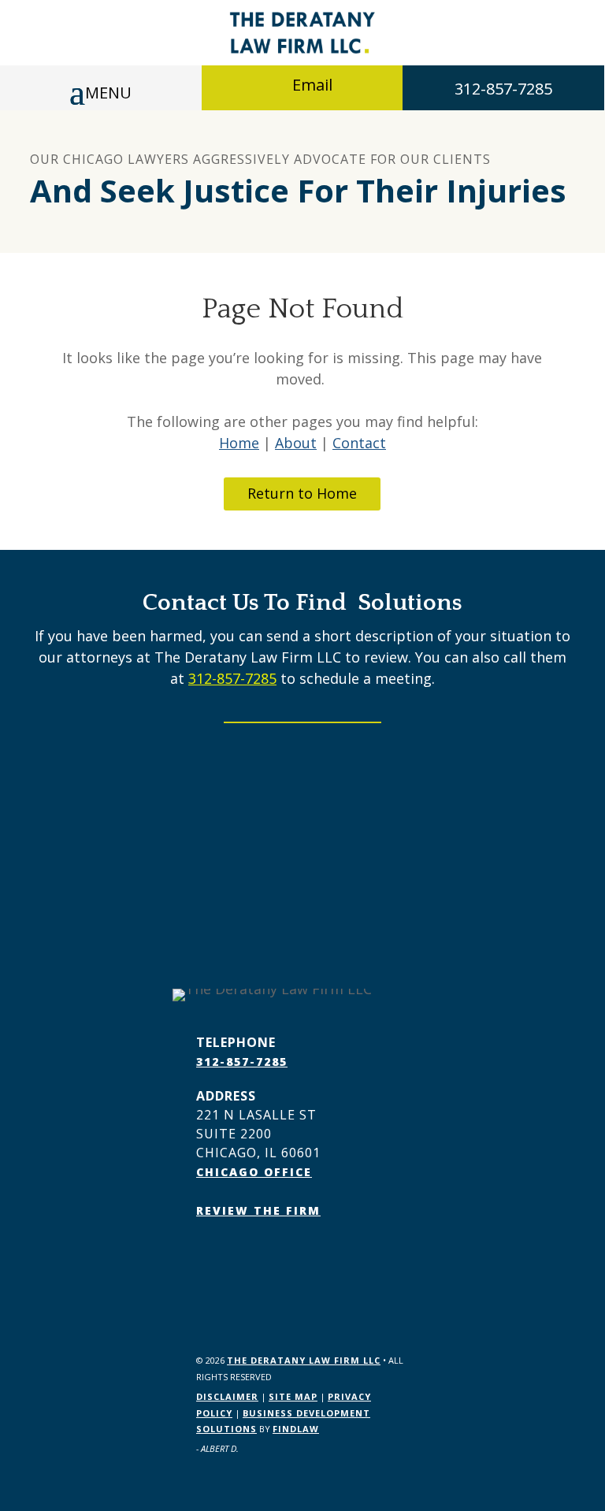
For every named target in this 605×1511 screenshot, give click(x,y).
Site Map (293, 1396)
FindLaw (296, 1429)
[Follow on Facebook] (208, 1255)
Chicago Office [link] (254, 1171)
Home (239, 442)
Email (312, 84)
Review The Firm (258, 1210)
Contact (359, 442)
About (296, 442)
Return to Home (302, 493)
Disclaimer (227, 1396)
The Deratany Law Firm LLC (303, 1360)
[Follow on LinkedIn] (240, 1255)
